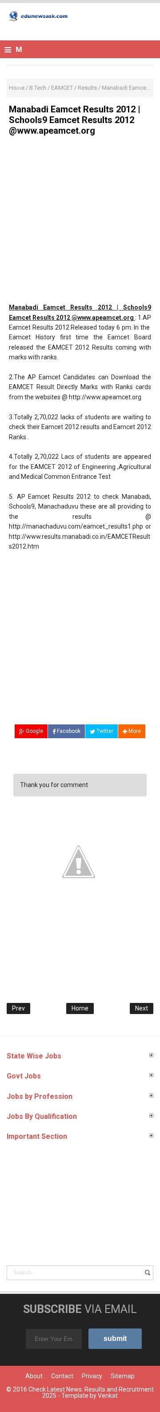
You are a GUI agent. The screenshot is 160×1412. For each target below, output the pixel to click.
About (34, 1376)
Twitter (104, 731)
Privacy (92, 1376)
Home (80, 1008)
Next (141, 1008)
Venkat (108, 1395)
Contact (62, 1376)
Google (33, 731)
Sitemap (123, 1376)
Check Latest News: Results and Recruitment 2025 (91, 1392)
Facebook (68, 731)
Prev (18, 1008)
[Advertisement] (80, 222)
